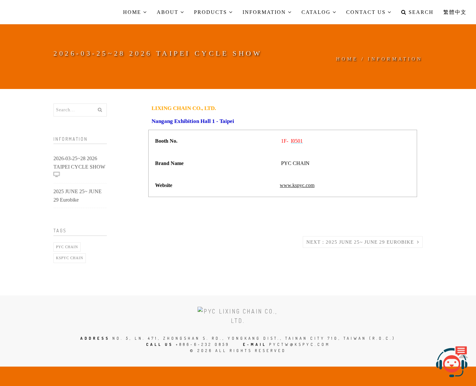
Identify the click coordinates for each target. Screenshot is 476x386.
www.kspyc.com (297, 185)
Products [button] (211, 12)
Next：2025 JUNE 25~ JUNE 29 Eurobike (361, 242)
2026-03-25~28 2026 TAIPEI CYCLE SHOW (79, 163)
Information (395, 58)
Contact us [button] (367, 12)
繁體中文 (455, 12)
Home (347, 58)
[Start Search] (100, 110)
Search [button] (420, 12)
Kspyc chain (69, 258)
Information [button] (265, 12)
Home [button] (133, 12)
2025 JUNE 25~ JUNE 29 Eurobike (77, 196)
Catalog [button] (317, 12)
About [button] (168, 12)
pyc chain (67, 247)
